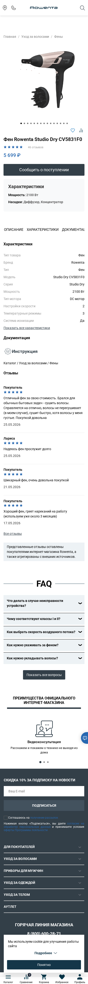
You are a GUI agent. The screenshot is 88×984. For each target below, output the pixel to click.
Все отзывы (13, 534)
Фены (58, 36)
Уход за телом (17, 895)
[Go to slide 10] (50, 123)
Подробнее (43, 953)
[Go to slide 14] (64, 123)
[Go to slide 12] (57, 123)
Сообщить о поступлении (44, 169)
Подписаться (44, 805)
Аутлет (10, 906)
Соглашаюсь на (33, 817)
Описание (13, 230)
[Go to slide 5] (34, 123)
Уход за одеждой (19, 883)
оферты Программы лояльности (26, 830)
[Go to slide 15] (67, 123)
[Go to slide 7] (41, 123)
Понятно (44, 965)
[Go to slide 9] (47, 123)
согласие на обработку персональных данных (44, 825)
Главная (10, 36)
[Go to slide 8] (44, 123)
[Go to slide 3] (27, 123)
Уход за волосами (35, 36)
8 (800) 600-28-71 (44, 933)
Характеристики (43, 230)
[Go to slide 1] (21, 123)
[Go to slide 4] (31, 123)
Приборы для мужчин (23, 871)
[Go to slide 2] (24, 123)
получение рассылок (44, 817)
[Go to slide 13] (60, 123)
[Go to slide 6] (37, 123)
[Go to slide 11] (54, 123)
